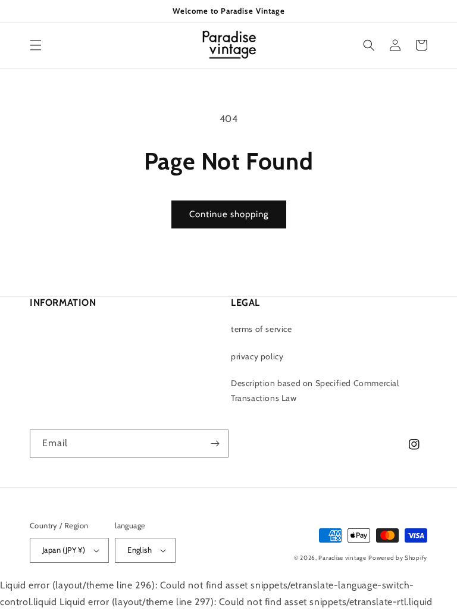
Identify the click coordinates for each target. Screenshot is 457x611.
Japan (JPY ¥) (63, 549)
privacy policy (257, 356)
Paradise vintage (342, 558)
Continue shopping (228, 214)
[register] (215, 444)
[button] (36, 45)
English (139, 549)
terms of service (261, 329)
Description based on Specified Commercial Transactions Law (315, 390)
